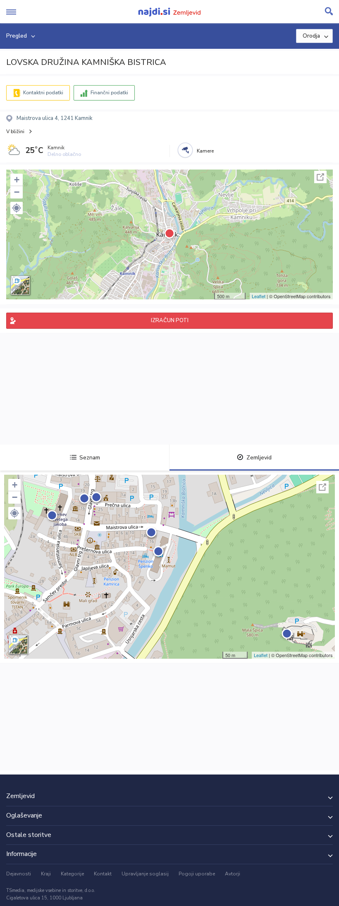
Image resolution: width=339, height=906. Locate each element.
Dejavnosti (18, 873)
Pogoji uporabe (197, 873)
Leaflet (258, 296)
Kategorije (72, 873)
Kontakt (103, 873)
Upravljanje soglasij (145, 873)
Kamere (205, 151)
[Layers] (20, 285)
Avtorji (232, 873)
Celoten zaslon (320, 177)
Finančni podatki (109, 92)
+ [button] (16, 180)
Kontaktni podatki (43, 92)
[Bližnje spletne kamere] (185, 150)
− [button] (16, 192)
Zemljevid (259, 457)
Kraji (46, 873)
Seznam (89, 457)
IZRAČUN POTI (170, 320)
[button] (16, 208)
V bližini (15, 131)
